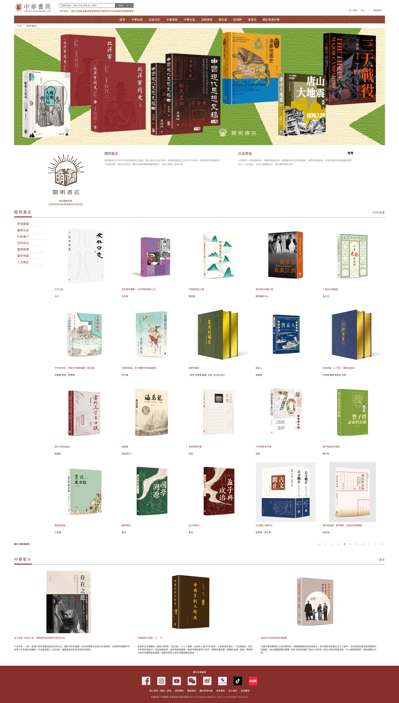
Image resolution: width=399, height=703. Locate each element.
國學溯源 (126, 525)
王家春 (58, 532)
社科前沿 (23, 243)
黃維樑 (58, 453)
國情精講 (23, 249)
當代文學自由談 (62, 446)
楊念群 (192, 296)
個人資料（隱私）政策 (160, 690)
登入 (363, 10)
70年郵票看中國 (263, 446)
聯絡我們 (191, 690)
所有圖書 (379, 212)
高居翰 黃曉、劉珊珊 (65, 374)
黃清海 (326, 532)
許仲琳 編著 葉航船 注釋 (334, 374)
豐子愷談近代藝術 (331, 446)
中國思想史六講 (196, 289)
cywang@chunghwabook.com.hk (66, 203)
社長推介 (23, 236)
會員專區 (220, 690)
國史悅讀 (23, 256)
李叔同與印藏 (195, 446)
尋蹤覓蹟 (86, 10)
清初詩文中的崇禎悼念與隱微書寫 (117, 10)
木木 (57, 296)
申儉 (191, 453)
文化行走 (59, 289)
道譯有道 (96, 10)
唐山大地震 (76, 10)
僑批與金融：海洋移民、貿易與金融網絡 (342, 525)
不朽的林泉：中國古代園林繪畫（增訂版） (75, 367)
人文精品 (23, 262)
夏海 (124, 532)
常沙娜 (125, 374)
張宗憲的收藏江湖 (264, 289)
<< (319, 544)
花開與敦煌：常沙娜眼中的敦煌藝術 (139, 367)
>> (382, 544)
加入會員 (353, 10)
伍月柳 (125, 296)
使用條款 (179, 690)
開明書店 (31, 25)
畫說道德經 (60, 525)
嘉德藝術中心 (262, 296)
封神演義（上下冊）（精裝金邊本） (339, 367)
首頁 (19, 25)
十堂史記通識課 (330, 289)
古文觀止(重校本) (264, 525)
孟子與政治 (194, 525)
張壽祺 (259, 374)
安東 (258, 453)
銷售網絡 (377, 10)
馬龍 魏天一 (127, 453)
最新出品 (23, 230)
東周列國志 (194, 367)
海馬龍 (125, 446)
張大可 (326, 296)
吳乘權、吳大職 (263, 532)
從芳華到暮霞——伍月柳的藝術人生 (139, 289)
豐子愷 (326, 453)
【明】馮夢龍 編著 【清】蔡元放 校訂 (207, 374)
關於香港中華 (206, 690)
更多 (382, 559)
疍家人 (259, 367)
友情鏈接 (245, 690)
